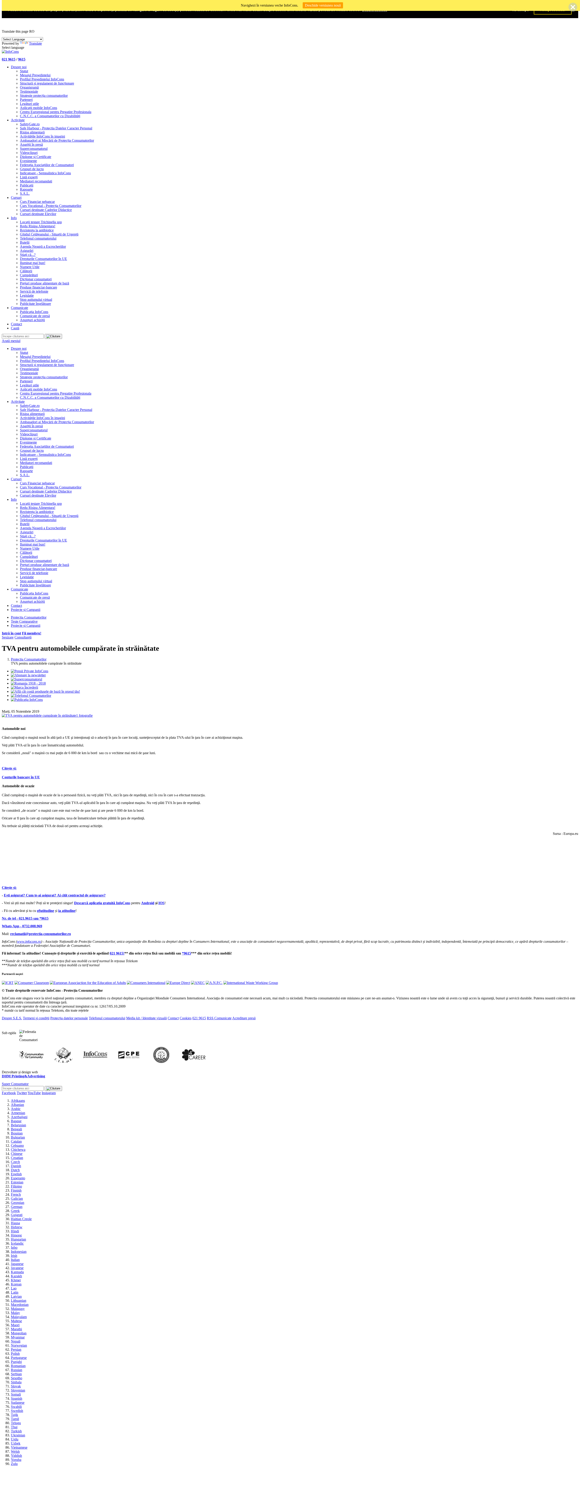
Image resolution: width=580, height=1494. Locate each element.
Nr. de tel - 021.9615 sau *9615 (25, 918)
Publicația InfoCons (34, 312)
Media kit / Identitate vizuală (146, 1018)
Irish (14, 1256)
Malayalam (19, 1317)
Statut (24, 71)
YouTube (34, 1093)
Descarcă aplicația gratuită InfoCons (102, 903)
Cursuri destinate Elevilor (38, 214)
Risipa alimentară (32, 132)
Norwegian (19, 1345)
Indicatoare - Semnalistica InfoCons (45, 173)
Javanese (17, 1268)
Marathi (16, 1329)
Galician (17, 1198)
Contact (16, 324)
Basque (16, 1121)
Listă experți (29, 177)
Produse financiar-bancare (38, 287)
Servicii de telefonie (34, 291)
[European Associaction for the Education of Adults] (88, 983)
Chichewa (18, 1149)
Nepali (15, 1341)
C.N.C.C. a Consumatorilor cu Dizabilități (50, 116)
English (16, 1174)
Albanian (17, 1105)
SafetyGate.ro (30, 124)
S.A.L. (25, 193)
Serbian (16, 1374)
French (16, 1194)
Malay (15, 1313)
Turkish (16, 1431)
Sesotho (16, 1378)
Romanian (18, 1366)
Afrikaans (18, 1101)
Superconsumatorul (34, 149)
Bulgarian (18, 1137)
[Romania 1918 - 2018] (28, 683)
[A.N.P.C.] (214, 983)
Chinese (16, 1154)
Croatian (17, 1158)
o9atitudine (45, 911)
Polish (15, 1354)
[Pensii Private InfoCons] (29, 671)
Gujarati (16, 1215)
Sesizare (8, 637)
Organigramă (29, 87)
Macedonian (20, 1305)
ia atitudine (66, 911)
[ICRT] (8, 983)
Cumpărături (29, 275)
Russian (16, 1370)
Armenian (18, 1113)
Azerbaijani (19, 1117)
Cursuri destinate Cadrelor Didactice (46, 210)
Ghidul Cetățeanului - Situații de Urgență (49, 234)
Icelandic (17, 1243)
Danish (16, 1166)
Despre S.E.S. (12, 1018)
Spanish (16, 1398)
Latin (14, 1292)
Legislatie (27, 295)
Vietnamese (19, 1447)
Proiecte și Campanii (25, 610)
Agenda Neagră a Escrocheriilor (43, 246)
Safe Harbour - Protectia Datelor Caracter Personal (56, 128)
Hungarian (18, 1239)
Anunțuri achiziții (32, 320)
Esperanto (18, 1178)
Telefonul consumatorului (38, 238)
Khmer (16, 1280)
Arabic (16, 1109)
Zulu (14, 1464)
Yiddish (16, 1456)
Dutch (15, 1170)
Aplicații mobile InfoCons (38, 108)
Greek (15, 1211)
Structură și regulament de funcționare (47, 83)
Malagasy (18, 1309)
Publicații (26, 185)
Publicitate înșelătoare (35, 304)
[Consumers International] (146, 983)
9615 (21, 59)
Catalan (16, 1141)
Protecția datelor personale (69, 1018)
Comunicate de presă (35, 316)
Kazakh (16, 1276)
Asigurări (26, 251)
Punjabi (16, 1362)
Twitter (22, 1093)
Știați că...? (28, 255)
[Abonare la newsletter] (28, 675)
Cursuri (16, 197)
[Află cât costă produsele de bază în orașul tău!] (45, 691)
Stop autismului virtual (36, 299)
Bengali (16, 1129)
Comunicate (19, 308)
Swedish (17, 1411)
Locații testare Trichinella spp (41, 222)
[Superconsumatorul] (26, 679)
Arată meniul (11, 341)
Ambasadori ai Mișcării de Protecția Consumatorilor (57, 140)
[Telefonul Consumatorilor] (31, 695)
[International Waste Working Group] (250, 983)
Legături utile (29, 104)
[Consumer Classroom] (31, 983)
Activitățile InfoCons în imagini (42, 136)
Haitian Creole (21, 1219)
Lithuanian (18, 1300)
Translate (35, 43)
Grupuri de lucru (32, 169)
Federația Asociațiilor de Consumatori (47, 165)
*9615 (186, 953)
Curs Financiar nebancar (37, 202)
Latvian (16, 1296)
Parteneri (26, 100)
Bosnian (17, 1133)
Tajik (14, 1415)
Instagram (49, 1093)
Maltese (16, 1321)
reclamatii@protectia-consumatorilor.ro (40, 934)
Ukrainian (18, 1435)
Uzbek (15, 1443)
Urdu (14, 1439)
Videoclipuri (29, 153)
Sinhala (16, 1382)
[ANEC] (198, 983)
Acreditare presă (244, 1018)
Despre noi (19, 67)
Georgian (17, 1203)
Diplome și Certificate (35, 157)
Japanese (17, 1264)
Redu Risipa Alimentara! (37, 226)
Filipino (16, 1186)
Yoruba (16, 1460)
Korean (16, 1284)
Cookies (185, 1018)
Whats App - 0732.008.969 (22, 926)
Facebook (9, 1093)
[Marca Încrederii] (24, 687)
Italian (15, 1260)
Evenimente (28, 161)
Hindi (15, 1231)
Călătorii (26, 271)
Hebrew (16, 1227)
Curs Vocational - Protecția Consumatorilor (50, 206)
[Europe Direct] (178, 983)
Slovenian (18, 1390)
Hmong (16, 1235)
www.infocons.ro (29, 941)
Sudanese (17, 1402)
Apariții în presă (31, 144)
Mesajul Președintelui (35, 75)
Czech (15, 1162)
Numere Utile (29, 267)
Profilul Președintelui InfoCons (42, 79)
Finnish (16, 1190)
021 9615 (8, 59)
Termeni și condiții (36, 1018)
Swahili (16, 1407)
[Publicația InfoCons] (27, 700)
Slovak (16, 1386)
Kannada (17, 1272)
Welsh (15, 1451)
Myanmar (18, 1337)
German (16, 1207)
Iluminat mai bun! (32, 263)
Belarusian (18, 1125)
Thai (14, 1427)
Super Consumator (15, 1084)
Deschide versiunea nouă (323, 5)
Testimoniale (29, 91)
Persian (16, 1349)
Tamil (15, 1419)
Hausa (15, 1223)
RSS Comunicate (219, 1018)
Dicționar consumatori (36, 279)
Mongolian (19, 1333)
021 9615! (117, 953)
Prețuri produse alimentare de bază (44, 283)
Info (14, 218)
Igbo (14, 1247)
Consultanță (22, 637)
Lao (14, 1288)
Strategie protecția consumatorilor (44, 95)
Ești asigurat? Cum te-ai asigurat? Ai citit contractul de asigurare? (55, 895)
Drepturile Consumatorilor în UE (43, 259)
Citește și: (9, 768)
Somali (16, 1394)
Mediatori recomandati (36, 181)
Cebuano (17, 1145)
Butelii (24, 242)
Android (147, 903)
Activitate (18, 120)
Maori (15, 1325)
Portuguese (19, 1358)
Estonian (17, 1182)
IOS (161, 903)
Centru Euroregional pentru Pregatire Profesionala (55, 112)
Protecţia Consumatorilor (28, 617)
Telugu (16, 1423)
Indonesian (19, 1252)
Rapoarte (26, 189)
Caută (15, 328)
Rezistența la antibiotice (37, 230)
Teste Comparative (24, 621)
